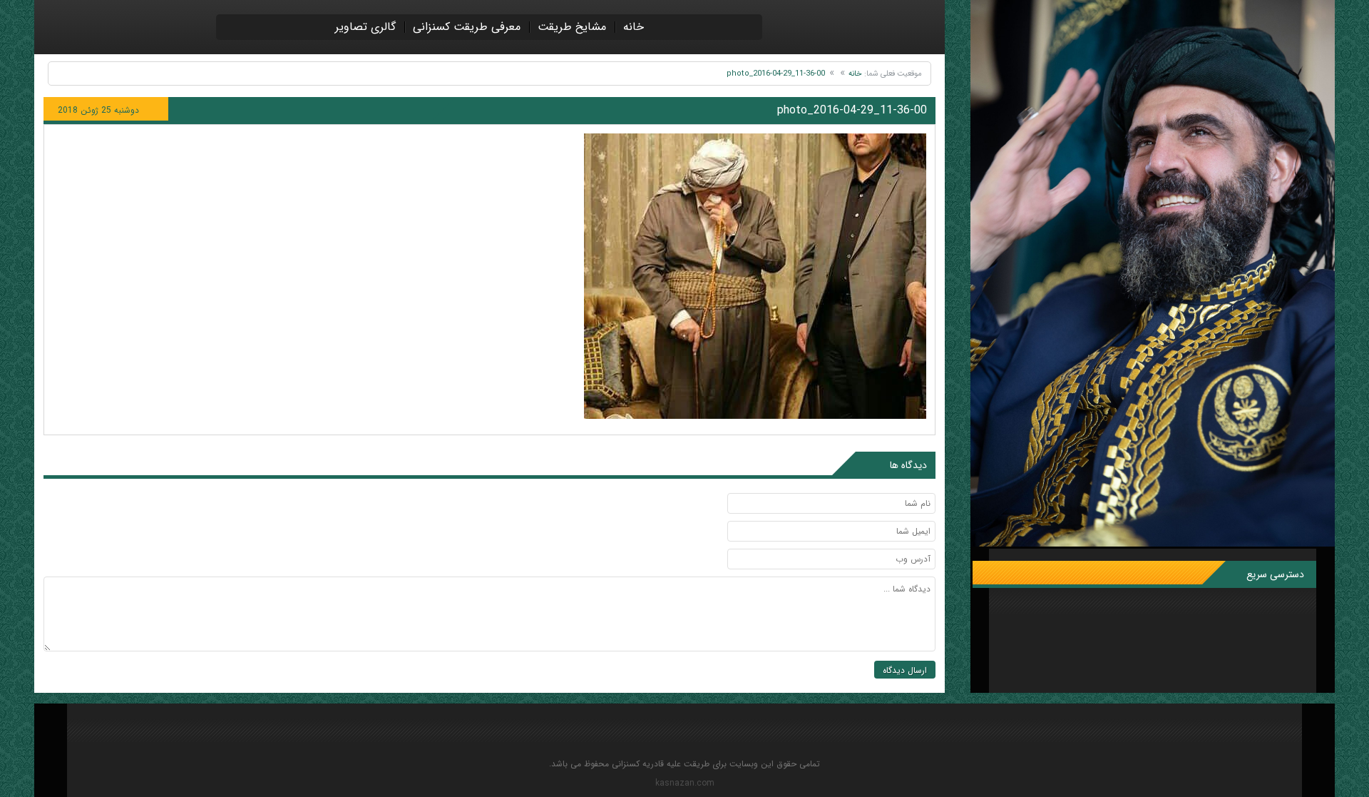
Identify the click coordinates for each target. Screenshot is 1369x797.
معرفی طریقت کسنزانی (467, 27)
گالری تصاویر (365, 27)
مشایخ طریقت (572, 27)
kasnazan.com (684, 783)
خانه (633, 27)
